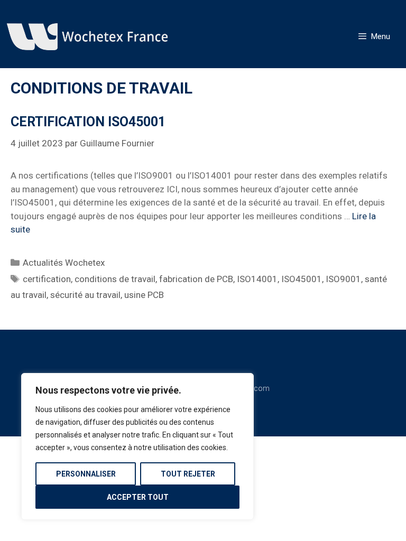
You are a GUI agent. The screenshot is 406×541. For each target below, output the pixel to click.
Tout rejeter (188, 474)
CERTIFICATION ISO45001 (88, 121)
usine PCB (144, 295)
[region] (137, 446)
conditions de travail (115, 279)
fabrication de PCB (196, 279)
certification (47, 279)
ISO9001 (343, 279)
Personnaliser (86, 474)
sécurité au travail (85, 295)
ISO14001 (257, 279)
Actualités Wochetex (64, 262)
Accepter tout (138, 497)
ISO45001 (301, 279)
